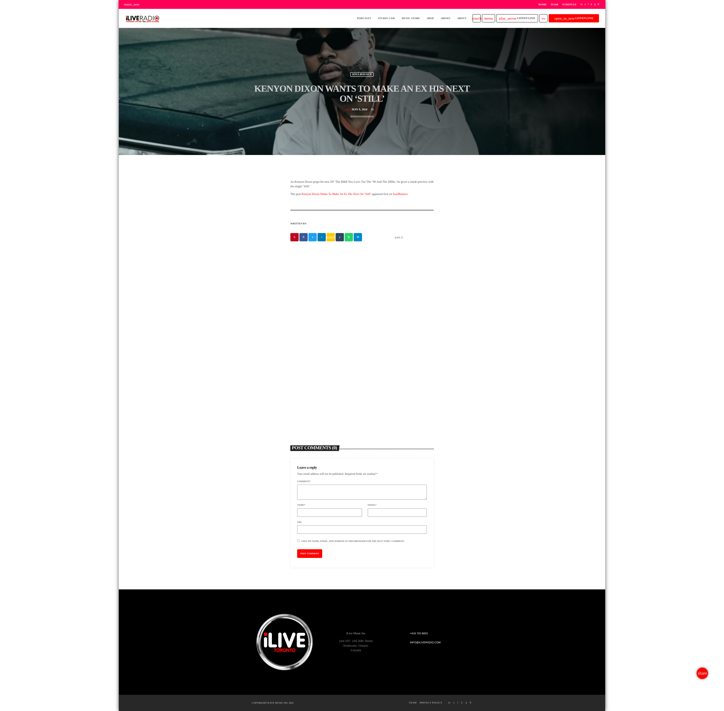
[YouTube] (581, 4)
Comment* (304, 481)
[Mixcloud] (591, 4)
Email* (372, 505)
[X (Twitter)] (585, 4)
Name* (301, 505)
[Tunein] (588, 4)
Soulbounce (362, 74)
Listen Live (517, 18)
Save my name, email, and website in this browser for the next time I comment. (352, 541)
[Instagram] (595, 4)
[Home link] (142, 18)
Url (299, 522)
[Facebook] (598, 4)
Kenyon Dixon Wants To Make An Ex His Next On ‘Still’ (336, 194)
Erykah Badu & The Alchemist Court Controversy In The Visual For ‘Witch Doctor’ (322, 369)
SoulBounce (400, 194)
